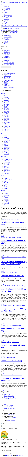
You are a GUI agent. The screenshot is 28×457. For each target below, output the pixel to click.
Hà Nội (5, 95)
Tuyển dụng (7, 8)
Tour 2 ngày (7, 52)
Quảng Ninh (7, 122)
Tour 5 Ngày (7, 56)
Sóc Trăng (6, 202)
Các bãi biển (7, 78)
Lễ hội (5, 84)
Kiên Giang (6, 200)
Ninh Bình (6, 119)
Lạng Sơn (6, 116)
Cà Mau (6, 199)
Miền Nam (3, 156)
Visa (5, 23)
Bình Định (6, 138)
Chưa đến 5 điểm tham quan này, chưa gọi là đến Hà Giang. (14, 263)
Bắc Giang (6, 98)
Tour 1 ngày (7, 50)
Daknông (6, 182)
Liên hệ (5, 12)
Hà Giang (6, 104)
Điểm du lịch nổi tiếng (9, 73)
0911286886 (16, 28)
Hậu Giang (6, 167)
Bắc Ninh (6, 100)
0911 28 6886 (19, 455)
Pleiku (5, 181)
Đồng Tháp (6, 166)
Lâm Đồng (6, 178)
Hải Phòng (6, 111)
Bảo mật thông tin (8, 406)
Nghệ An (6, 144)
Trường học (6, 85)
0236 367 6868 (4, 30)
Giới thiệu (6, 6)
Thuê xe (6, 20)
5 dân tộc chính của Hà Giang (12, 276)
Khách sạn (6, 19)
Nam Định (6, 118)
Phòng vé (6, 22)
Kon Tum (6, 186)
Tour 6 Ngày (7, 57)
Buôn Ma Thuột (8, 180)
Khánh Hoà (6, 143)
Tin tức (5, 11)
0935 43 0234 (8, 28)
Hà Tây (5, 107)
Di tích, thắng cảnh (8, 80)
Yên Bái (6, 130)
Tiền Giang (6, 203)
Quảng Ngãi (7, 149)
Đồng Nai (6, 164)
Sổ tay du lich (7, 394)
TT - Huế (6, 152)
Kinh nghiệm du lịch (9, 396)
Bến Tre (6, 197)
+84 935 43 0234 (14, 33)
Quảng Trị (6, 151)
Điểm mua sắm (7, 76)
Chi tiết (2, 236)
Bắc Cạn (6, 97)
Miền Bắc (3, 93)
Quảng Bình (7, 147)
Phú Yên (6, 145)
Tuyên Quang (7, 127)
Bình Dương (7, 162)
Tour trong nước (8, 15)
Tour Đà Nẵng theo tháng (10, 398)
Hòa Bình (6, 108)
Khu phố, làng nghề (9, 87)
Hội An (5, 137)
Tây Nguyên (4, 175)
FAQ (5, 404)
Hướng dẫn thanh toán (9, 408)
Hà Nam (6, 105)
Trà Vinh (6, 204)
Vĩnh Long (6, 173)
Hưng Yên (6, 112)
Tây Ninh (6, 171)
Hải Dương (6, 109)
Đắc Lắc (6, 184)
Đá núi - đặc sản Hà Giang (11, 361)
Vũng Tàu (6, 160)
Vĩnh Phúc (6, 129)
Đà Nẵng (6, 136)
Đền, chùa (6, 81)
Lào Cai (6, 114)
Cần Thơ (6, 193)
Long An (6, 169)
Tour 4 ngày (7, 54)
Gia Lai (5, 185)
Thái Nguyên (7, 126)
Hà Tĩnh (6, 141)
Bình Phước (7, 163)
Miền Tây (3, 191)
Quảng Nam (7, 148)
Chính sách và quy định (9, 405)
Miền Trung (3, 133)
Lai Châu (6, 115)
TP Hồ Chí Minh (8, 159)
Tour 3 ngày (7, 53)
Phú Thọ (6, 121)
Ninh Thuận (7, 170)
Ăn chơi (6, 17)
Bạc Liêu (6, 196)
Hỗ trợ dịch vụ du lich (9, 397)
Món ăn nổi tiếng (8, 74)
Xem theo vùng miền (6, 67)
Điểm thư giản (7, 77)
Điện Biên (6, 102)
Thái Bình (6, 125)
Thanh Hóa (6, 154)
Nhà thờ (6, 83)
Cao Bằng (6, 101)
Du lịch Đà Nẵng (8, 16)
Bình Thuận (7, 140)
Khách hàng (7, 9)
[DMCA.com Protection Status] (4, 438)
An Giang (6, 195)
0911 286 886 (14, 31)
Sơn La (5, 123)
